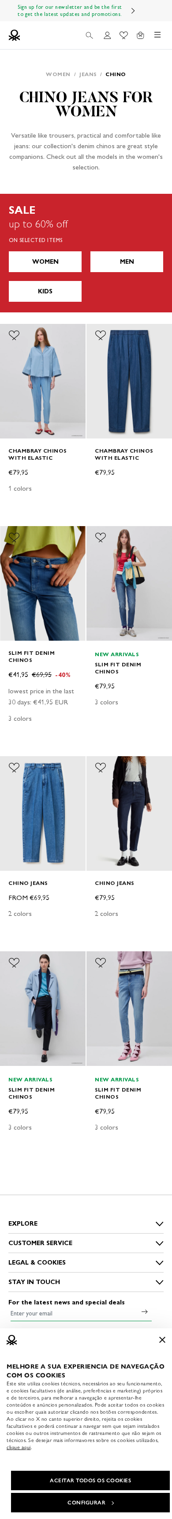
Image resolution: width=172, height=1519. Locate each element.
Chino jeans (28, 883)
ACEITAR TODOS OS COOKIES (90, 1480)
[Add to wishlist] (14, 335)
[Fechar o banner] (162, 1340)
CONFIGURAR (86, 1503)
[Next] (133, 11)
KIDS (45, 291)
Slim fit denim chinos (31, 656)
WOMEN (45, 261)
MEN (127, 261)
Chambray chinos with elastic (37, 454)
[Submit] (145, 1311)
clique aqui (19, 1447)
